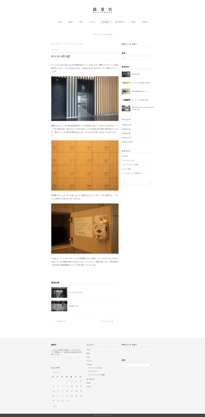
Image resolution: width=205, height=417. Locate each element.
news (81, 22)
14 (58, 391)
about (70, 22)
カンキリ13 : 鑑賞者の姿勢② (141, 83)
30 (67, 400)
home (60, 22)
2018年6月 (125, 133)
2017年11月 (125, 142)
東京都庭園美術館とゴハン (140, 91)
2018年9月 (125, 129)
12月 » (55, 406)
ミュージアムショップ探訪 (130, 173)
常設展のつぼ (73, 306)
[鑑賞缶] (102, 9)
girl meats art (120, 22)
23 (67, 396)
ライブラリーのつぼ (75, 292)
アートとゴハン (126, 160)
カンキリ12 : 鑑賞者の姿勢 (140, 100)
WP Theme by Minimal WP (105, 415)
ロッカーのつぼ (79, 43)
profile (133, 22)
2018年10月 (125, 125)
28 (58, 400)
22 (62, 396)
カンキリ (93, 22)
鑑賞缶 (96, 415)
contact (144, 22)
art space (105, 22)
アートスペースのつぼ (102, 34)
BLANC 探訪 (135, 74)
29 (62, 400)
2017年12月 (125, 138)
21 (58, 396)
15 (62, 391)
